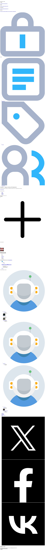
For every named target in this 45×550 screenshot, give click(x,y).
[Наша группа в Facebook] (23, 502)
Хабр (2, 192)
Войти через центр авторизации (4, 548)
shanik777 (4, 363)
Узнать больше (2, 189)
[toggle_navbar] (0, 247)
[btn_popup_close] (1, 549)
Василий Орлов (5, 320)
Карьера (3, 193)
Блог (2, 415)
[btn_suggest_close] (1, 196)
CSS (3, 262)
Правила (3, 414)
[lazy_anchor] (23, 268)
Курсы (2, 194)
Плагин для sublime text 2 (6, 264)
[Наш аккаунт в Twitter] (23, 459)
